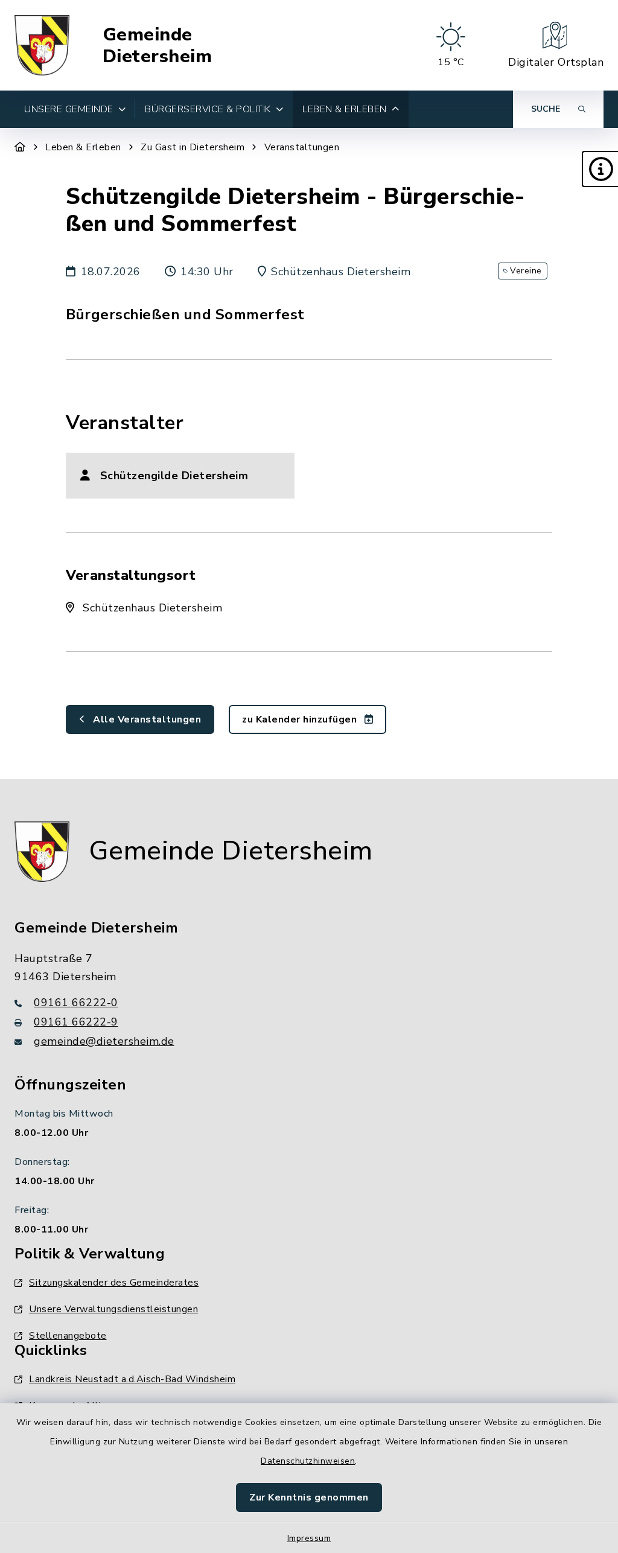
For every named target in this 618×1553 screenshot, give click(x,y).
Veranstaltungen (302, 147)
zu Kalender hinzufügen (301, 719)
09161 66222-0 (76, 1002)
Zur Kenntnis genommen (309, 1497)
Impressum (309, 1538)
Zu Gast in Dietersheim (192, 147)
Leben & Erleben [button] (344, 109)
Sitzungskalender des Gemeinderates (114, 1282)
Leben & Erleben (83, 147)
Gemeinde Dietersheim (157, 46)
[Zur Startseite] (20, 147)
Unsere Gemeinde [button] (68, 109)
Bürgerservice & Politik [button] (208, 109)
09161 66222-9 (76, 1022)
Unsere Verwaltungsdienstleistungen (113, 1309)
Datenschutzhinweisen (308, 1461)
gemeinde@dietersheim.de (104, 1041)
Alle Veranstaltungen (146, 719)
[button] (600, 169)
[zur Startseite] (41, 45)
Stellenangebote (68, 1335)
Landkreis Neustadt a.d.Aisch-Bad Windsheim (132, 1379)
